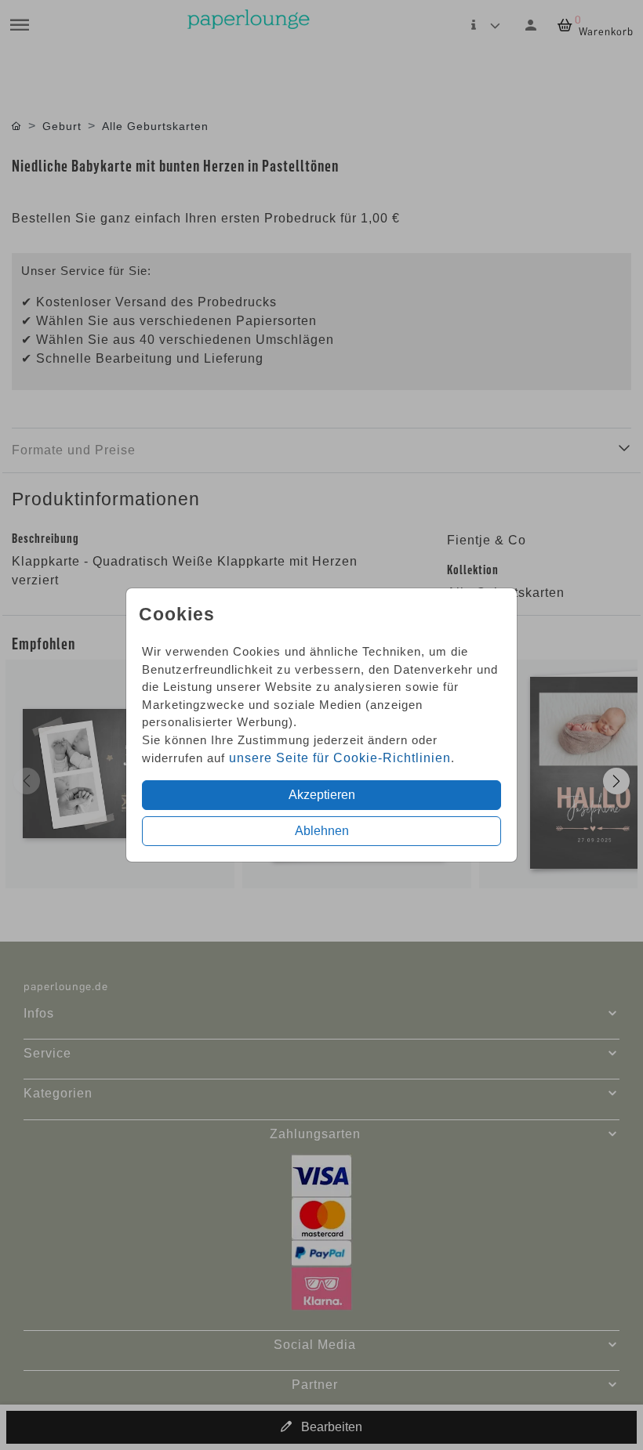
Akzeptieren (322, 794)
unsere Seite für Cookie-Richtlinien (340, 758)
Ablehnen (322, 830)
